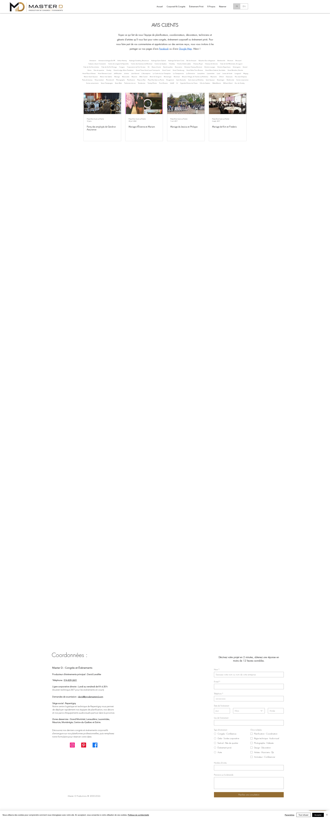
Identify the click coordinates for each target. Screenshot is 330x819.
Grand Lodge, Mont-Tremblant (124, 70)
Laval (218, 73)
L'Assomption (146, 73)
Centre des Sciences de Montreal (141, 64)
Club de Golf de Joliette (91, 67)
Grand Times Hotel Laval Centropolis (148, 70)
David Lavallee (168, 67)
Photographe (120, 80)
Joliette (126, 73)
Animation (92, 60)
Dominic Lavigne (209, 67)
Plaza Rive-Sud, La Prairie (156, 80)
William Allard (227, 83)
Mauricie (134, 77)
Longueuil (238, 73)
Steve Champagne (107, 83)
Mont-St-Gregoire (156, 77)
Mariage (117, 77)
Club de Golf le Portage (109, 67)
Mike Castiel (143, 77)
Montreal (177, 77)
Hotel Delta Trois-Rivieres (195, 70)
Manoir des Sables (106, 77)
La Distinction (190, 73)
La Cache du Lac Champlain (162, 73)
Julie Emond (135, 73)
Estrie (89, 70)
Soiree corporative (242, 80)
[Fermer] (326, 815)
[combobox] (249, 710)
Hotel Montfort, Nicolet (235, 70)
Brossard (238, 60)
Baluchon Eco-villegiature (207, 60)
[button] (211, 6)
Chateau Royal (198, 64)
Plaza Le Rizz (141, 80)
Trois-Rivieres (163, 83)
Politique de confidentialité (138, 815)
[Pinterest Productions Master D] (83, 745)
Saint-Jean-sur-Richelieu (196, 80)
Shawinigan (220, 80)
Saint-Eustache (181, 80)
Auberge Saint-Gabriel (158, 60)
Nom (217, 669)
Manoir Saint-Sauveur (91, 77)
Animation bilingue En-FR (106, 60)
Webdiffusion (216, 83)
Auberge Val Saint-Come (176, 60)
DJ (148, 67)
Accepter (318, 815)
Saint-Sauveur (210, 80)
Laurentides (210, 73)
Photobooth (110, 80)
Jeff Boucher (118, 73)
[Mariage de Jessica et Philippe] (186, 103)
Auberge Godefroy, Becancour (139, 60)
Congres (122, 67)
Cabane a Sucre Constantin (97, 64)
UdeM (172, 83)
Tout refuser (303, 815)
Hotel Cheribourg (178, 70)
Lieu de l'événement (221, 718)
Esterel (245, 67)
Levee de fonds (227, 73)
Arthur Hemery (122, 60)
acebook (164, 48)
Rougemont (170, 80)
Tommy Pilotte (152, 83)
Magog (245, 73)
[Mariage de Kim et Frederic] (227, 103)
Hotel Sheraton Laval (105, 73)
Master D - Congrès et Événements (72, 667)
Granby (108, 70)
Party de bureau (87, 80)
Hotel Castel (166, 70)
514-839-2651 (70, 680)
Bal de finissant (191, 60)
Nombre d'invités (220, 763)
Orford (221, 77)
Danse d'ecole (156, 67)
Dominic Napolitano (224, 67)
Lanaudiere (201, 73)
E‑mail (217, 681)
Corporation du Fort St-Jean (136, 67)
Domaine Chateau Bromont (193, 67)
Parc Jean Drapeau (241, 77)
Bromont (230, 60)
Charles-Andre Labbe (184, 64)
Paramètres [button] (289, 815)
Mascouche (125, 77)
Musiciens (214, 77)
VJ (177, 83)
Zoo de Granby (240, 83)
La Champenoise (178, 73)
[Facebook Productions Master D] (95, 745)
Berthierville (221, 60)
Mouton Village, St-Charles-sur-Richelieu (195, 77)
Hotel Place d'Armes (89, 73)
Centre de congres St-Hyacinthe (118, 64)
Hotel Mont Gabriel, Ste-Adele (215, 70)
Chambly (172, 64)
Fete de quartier (99, 70)
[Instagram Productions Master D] (72, 745)
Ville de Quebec (205, 83)
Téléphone (218, 693)
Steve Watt (118, 83)
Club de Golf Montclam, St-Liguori (231, 64)
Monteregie (167, 77)
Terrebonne (141, 83)
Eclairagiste (237, 67)
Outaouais (229, 77)
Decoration (178, 67)
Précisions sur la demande (223, 775)
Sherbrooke (230, 80)
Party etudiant (99, 80)
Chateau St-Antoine (211, 64)
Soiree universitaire (92, 83)
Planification (131, 80)
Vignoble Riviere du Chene (188, 83)
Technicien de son (130, 83)
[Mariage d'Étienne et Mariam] (144, 103)
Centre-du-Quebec (161, 64)
